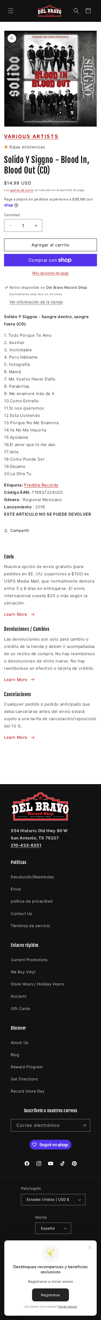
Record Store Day (28, 1091)
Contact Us (21, 913)
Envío (16, 889)
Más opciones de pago (50, 273)
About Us (19, 1042)
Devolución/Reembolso (32, 877)
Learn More (15, 614)
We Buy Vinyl (23, 971)
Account (18, 996)
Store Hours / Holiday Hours (37, 984)
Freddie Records (41, 485)
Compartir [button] (19, 530)
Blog (15, 1054)
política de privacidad (32, 901)
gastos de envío (22, 190)
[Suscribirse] (84, 1125)
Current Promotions (29, 959)
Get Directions (24, 1079)
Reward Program (27, 1066)
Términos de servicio (30, 925)
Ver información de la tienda (36, 302)
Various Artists (31, 136)
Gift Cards (20, 1008)
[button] (11, 11)
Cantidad (12, 215)
